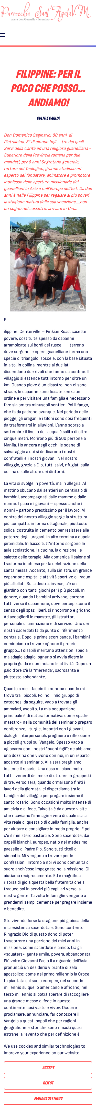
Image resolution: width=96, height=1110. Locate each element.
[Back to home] (46, 12)
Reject (48, 1083)
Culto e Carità (48, 118)
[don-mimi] (48, 264)
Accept (48, 1067)
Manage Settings (48, 1098)
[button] (2, 35)
